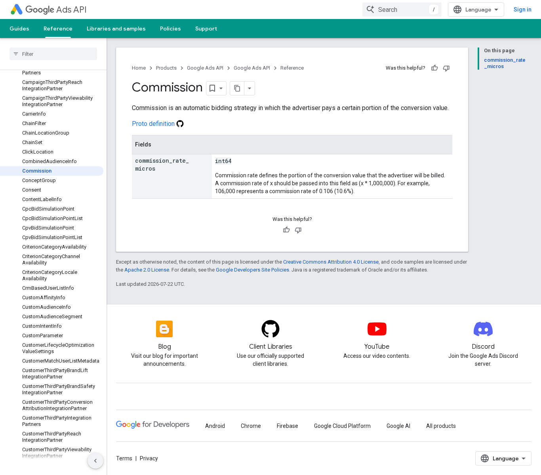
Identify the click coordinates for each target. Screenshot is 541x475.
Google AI (398, 426)
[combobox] (402, 9)
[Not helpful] (446, 68)
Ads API (71, 9)
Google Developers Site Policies (252, 270)
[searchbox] (53, 54)
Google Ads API (205, 68)
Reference (58, 28)
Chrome (251, 426)
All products (441, 426)
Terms (124, 458)
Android (215, 426)
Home (139, 68)
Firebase (287, 426)
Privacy (149, 458)
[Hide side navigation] (95, 461)
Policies (170, 28)
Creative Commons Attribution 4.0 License (331, 262)
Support (206, 28)
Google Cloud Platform (342, 426)
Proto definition (154, 123)
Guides (19, 28)
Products (166, 68)
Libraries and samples (116, 28)
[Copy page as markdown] (237, 88)
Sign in (522, 9)
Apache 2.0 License (146, 270)
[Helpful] (434, 68)
